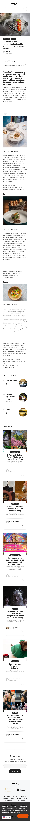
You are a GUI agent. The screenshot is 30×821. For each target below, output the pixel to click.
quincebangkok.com (9, 277)
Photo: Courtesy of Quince (10, 229)
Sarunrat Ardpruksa (15, 627)
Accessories (15, 661)
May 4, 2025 (12, 628)
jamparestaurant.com (9, 367)
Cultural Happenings (15, 555)
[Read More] (22, 474)
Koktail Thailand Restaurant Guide (12, 798)
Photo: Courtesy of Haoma (10, 151)
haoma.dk (21, 189)
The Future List (21, 800)
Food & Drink (6, 38)
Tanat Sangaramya (14, 470)
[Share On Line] (14, 61)
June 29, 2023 (9, 384)
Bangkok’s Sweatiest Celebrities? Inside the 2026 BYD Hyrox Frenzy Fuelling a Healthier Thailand (15, 720)
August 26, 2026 (13, 576)
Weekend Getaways (15, 452)
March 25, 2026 (13, 735)
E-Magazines (8, 800)
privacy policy (16, 812)
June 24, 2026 (12, 471)
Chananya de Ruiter (14, 678)
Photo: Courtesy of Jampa (10, 304)
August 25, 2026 (13, 522)
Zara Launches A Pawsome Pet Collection (15, 666)
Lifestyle (13, 38)
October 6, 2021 (13, 680)
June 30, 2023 (9, 413)
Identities (7, 796)
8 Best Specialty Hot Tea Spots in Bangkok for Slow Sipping (15, 509)
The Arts (24, 798)
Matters (15, 608)
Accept (23, 816)
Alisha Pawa (9, 51)
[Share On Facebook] (11, 61)
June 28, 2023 (9, 401)
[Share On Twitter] (7, 61)
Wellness (15, 712)
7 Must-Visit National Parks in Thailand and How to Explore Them (15, 457)
